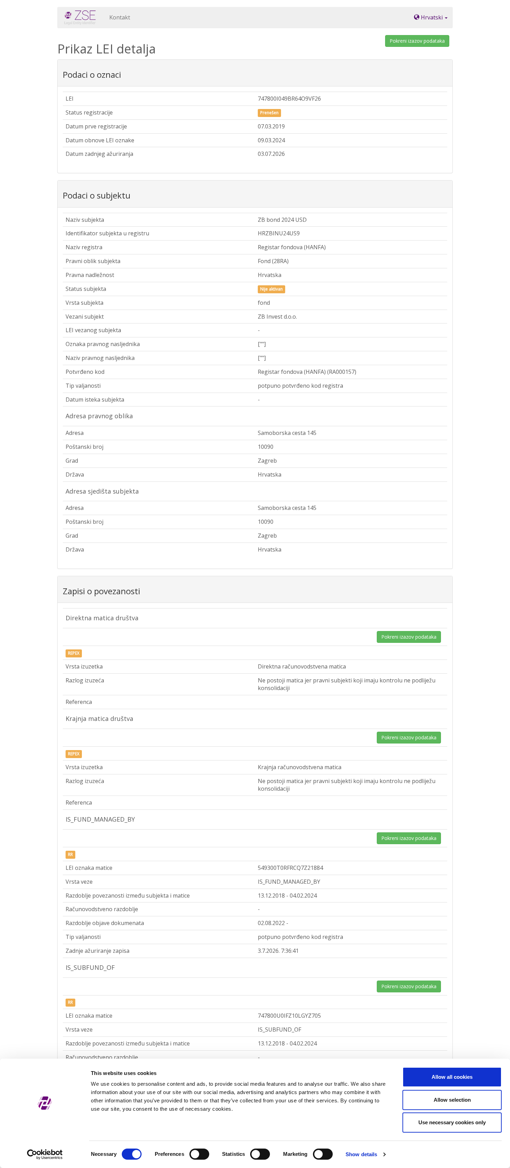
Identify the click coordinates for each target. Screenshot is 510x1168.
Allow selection (452, 1100)
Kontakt (119, 17)
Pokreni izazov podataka (417, 40)
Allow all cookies (452, 1077)
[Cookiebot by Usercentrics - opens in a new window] (45, 1154)
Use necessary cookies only (452, 1122)
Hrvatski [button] (431, 17)
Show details (361, 1154)
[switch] (199, 1154)
